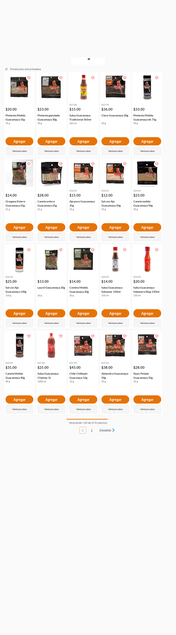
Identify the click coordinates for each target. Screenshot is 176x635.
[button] (6, 5)
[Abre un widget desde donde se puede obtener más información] (162, 629)
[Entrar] (163, 5)
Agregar (19, 74)
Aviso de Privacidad (100, 624)
